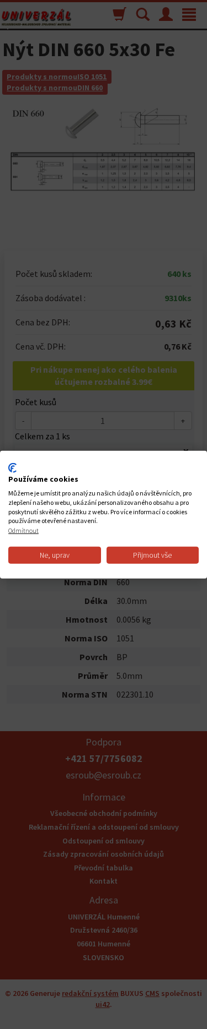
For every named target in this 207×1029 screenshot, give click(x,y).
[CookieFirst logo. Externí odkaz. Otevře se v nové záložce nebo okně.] (12, 467)
